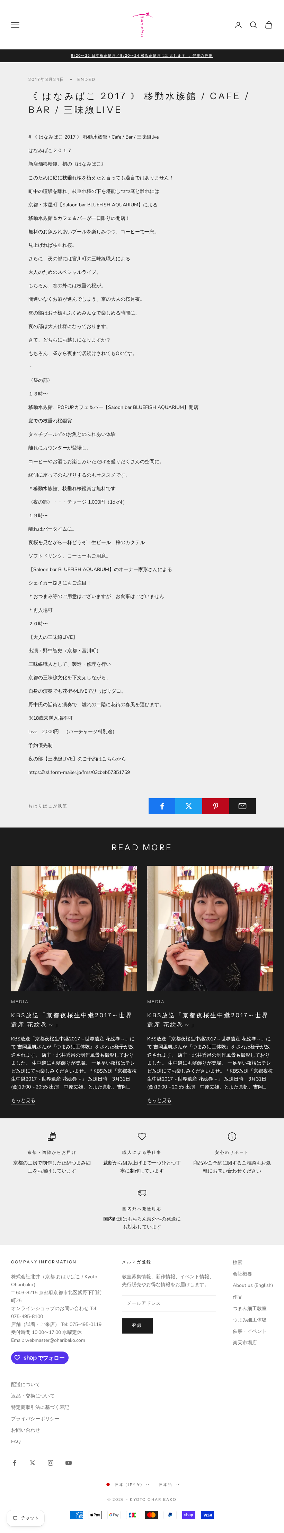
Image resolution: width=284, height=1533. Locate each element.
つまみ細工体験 (250, 1320)
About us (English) (253, 1285)
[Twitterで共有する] (189, 806)
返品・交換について (33, 1396)
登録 (137, 1325)
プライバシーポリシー (35, 1418)
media (20, 1001)
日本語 (165, 1484)
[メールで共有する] (242, 806)
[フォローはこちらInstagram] (50, 1462)
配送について (25, 1384)
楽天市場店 (245, 1342)
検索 (237, 1262)
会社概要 (242, 1274)
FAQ (16, 1441)
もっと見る (23, 1100)
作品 (237, 1297)
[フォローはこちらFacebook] (14, 1462)
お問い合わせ (25, 1430)
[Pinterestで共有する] (216, 806)
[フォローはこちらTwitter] (32, 1462)
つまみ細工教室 (250, 1308)
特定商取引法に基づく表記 (40, 1407)
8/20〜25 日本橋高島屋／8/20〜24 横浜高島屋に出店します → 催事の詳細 (142, 55)
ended (86, 79)
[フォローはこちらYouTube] (68, 1462)
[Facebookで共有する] (162, 806)
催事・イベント (250, 1331)
